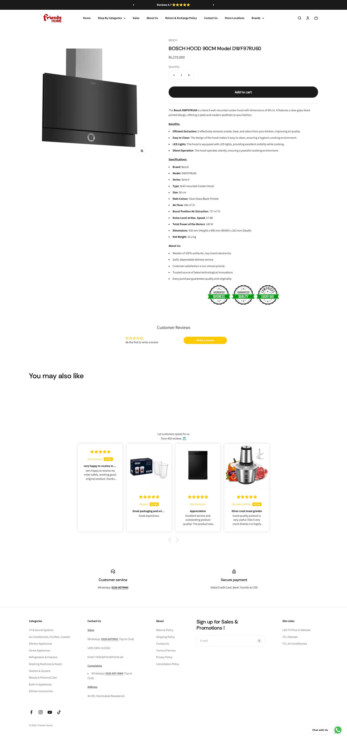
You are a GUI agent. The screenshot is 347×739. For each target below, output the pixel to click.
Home (87, 18)
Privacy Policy (164, 657)
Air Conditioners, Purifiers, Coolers (49, 637)
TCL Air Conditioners (294, 643)
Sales (136, 18)
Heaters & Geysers (39, 671)
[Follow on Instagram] (40, 712)
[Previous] (133, 5)
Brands (256, 18)
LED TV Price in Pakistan (296, 630)
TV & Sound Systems (41, 630)
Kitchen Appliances (40, 643)
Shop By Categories (110, 18)
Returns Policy (164, 630)
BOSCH (173, 40)
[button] (170, 539)
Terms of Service (166, 650)
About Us (152, 18)
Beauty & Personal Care (43, 677)
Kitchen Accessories (41, 691)
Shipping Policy (165, 637)
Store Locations (234, 18)
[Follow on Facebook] (31, 712)
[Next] (213, 5)
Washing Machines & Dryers (45, 664)
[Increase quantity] (189, 75)
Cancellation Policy (167, 664)
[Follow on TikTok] (59, 712)
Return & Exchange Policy (181, 18)
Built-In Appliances (40, 684)
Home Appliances (39, 650)
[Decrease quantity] (174, 75)
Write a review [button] (205, 340)
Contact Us (211, 18)
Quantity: (174, 67)
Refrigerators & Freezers (43, 657)
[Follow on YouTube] (49, 712)
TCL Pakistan (290, 637)
